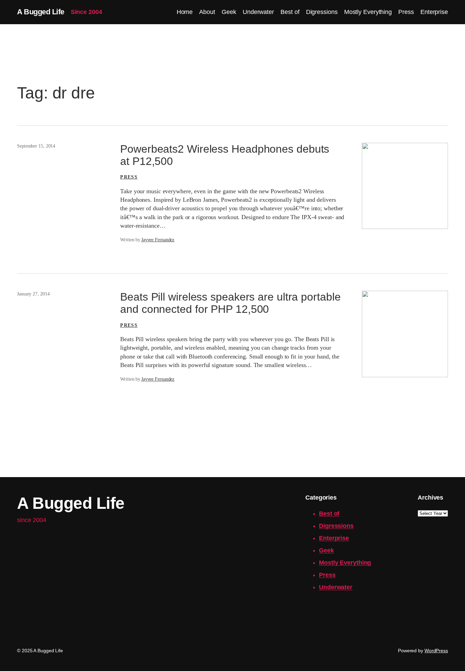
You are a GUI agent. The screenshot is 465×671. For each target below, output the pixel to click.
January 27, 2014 (33, 293)
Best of (329, 513)
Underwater (335, 587)
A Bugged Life (40, 11)
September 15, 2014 (36, 146)
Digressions (336, 525)
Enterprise (334, 538)
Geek (326, 550)
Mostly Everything (345, 562)
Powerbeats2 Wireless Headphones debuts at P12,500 (224, 155)
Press (129, 177)
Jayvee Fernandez (157, 239)
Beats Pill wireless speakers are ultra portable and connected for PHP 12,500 (230, 303)
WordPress (436, 650)
